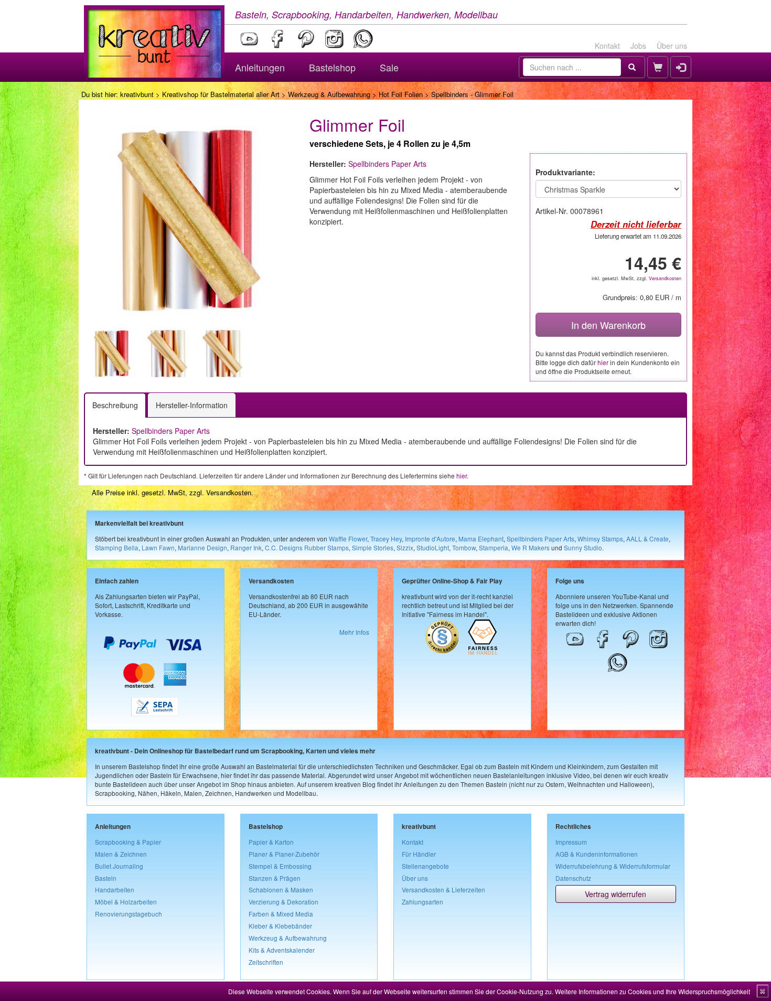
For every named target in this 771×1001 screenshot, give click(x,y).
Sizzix (405, 547)
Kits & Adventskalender (282, 949)
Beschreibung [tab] (115, 405)
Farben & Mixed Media (281, 913)
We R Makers (530, 547)
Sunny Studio (583, 547)
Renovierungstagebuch (128, 913)
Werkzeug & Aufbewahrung (329, 94)
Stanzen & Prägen (275, 878)
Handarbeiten (114, 889)
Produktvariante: (565, 172)
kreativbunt (137, 94)
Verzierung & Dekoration (283, 901)
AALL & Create (647, 538)
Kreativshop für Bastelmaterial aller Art (221, 94)
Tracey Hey (386, 538)
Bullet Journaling (119, 865)
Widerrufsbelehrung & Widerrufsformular (612, 865)
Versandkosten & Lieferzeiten (443, 889)
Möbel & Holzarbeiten (126, 901)
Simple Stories (372, 547)
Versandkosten (665, 278)
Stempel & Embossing (280, 865)
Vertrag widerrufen (615, 894)
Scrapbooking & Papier (128, 841)
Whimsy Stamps (600, 538)
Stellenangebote (425, 865)
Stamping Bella (116, 547)
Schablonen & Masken (281, 889)
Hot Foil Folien (401, 94)
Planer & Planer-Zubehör (284, 853)
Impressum (571, 841)
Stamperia (493, 547)
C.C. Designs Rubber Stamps (307, 547)
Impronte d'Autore (430, 538)
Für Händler (419, 853)
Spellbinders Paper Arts (387, 163)
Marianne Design (202, 547)
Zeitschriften (266, 961)
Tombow (464, 547)
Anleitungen (260, 67)
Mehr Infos (354, 631)
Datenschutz (573, 878)
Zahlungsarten (422, 901)
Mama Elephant (481, 538)
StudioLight (432, 547)
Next (307, 353)
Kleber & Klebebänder (280, 925)
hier (602, 362)
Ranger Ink (246, 547)
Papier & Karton (271, 841)
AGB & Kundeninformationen (596, 853)
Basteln (105, 878)
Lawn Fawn (158, 547)
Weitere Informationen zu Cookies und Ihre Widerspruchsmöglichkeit (652, 991)
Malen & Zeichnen (121, 853)
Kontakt (607, 45)
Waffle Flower (348, 538)
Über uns (672, 45)
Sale (389, 67)
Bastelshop (332, 67)
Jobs (638, 45)
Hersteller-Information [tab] (192, 405)
